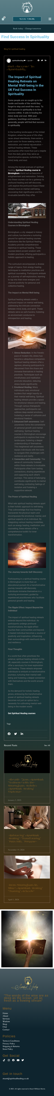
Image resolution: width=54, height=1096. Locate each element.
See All (47, 745)
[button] (50, 19)
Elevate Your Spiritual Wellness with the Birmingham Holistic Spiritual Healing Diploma (26, 786)
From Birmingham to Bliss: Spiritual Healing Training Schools (25, 888)
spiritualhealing (17, 60)
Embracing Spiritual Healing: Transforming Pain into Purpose (24, 838)
